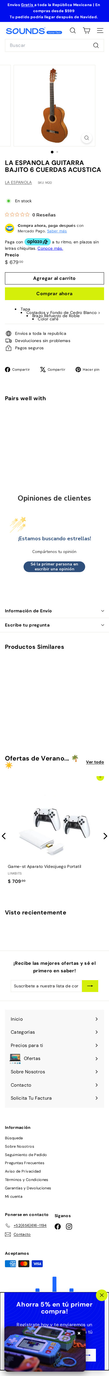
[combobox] (54, 45)
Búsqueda (14, 1138)
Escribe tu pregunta (27, 625)
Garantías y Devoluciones (28, 1188)
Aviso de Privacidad (23, 1171)
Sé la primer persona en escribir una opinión (54, 566)
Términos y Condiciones (27, 1179)
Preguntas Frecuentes (24, 1162)
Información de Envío (28, 611)
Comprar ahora (54, 294)
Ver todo (95, 762)
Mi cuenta (13, 1196)
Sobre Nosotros (19, 1146)
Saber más (57, 231)
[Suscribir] (88, 1355)
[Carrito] (86, 30)
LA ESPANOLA (18, 182)
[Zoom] (86, 138)
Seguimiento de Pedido (26, 1154)
